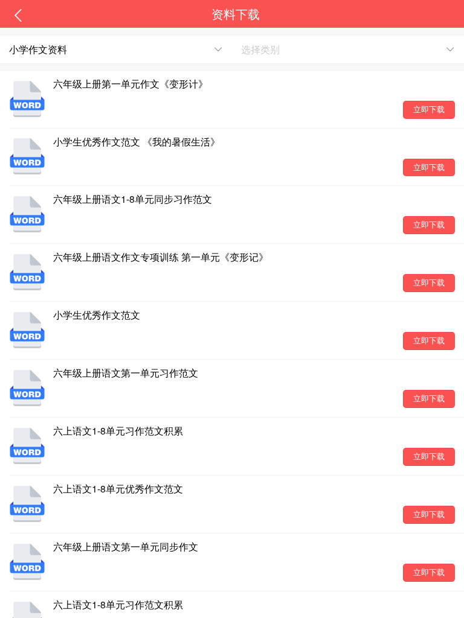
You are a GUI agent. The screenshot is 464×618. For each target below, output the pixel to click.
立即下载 (429, 109)
